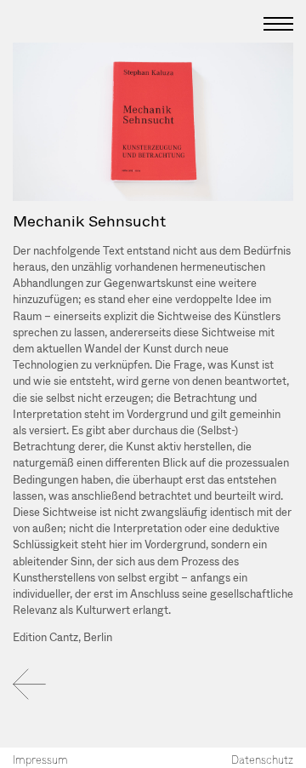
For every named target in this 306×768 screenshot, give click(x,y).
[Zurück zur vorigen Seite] (30, 684)
